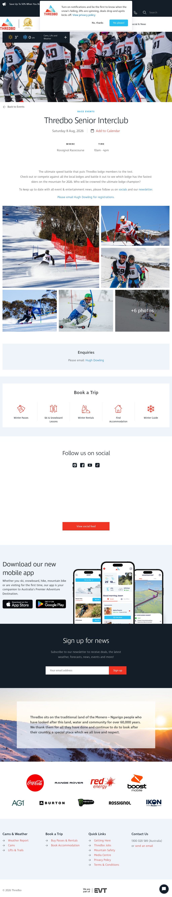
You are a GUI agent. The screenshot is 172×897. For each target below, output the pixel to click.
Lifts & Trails (16, 850)
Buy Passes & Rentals (64, 840)
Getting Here (102, 840)
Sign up (117, 670)
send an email (144, 846)
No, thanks (97, 22)
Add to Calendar (108, 131)
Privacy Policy (102, 860)
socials (123, 190)
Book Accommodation (65, 845)
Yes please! (118, 22)
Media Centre (102, 855)
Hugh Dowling (94, 360)
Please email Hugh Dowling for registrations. (86, 197)
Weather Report (18, 840)
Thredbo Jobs (102, 845)
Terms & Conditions (106, 865)
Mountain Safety (104, 850)
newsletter (145, 190)
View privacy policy (84, 15)
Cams (11, 845)
